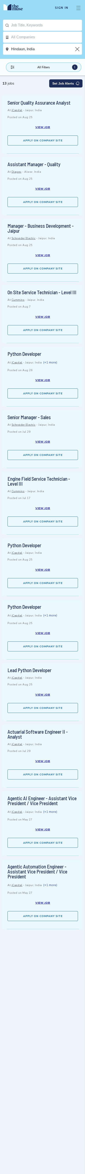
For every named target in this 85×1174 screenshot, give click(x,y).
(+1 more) (50, 362)
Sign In (61, 8)
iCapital (17, 110)
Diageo (17, 172)
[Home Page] (16, 8)
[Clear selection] (78, 49)
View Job (42, 127)
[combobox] (46, 25)
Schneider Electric (24, 238)
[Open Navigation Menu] (78, 8)
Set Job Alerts (63, 83)
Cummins (18, 300)
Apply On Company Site (43, 140)
